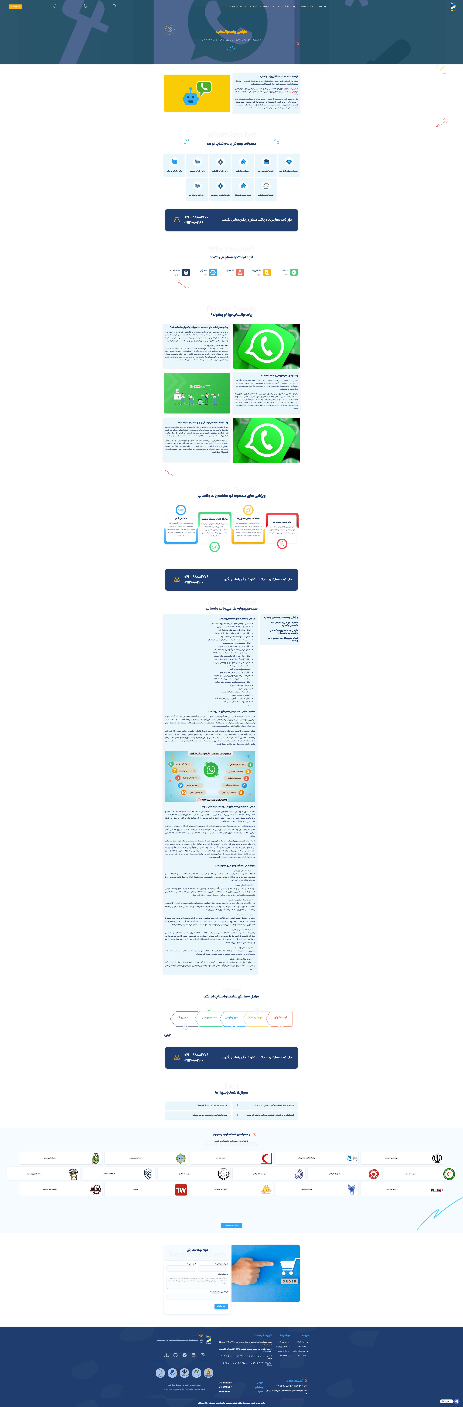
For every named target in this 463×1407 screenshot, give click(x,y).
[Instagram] (203, 1355)
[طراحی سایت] (289, 1343)
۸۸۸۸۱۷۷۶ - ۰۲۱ (196, 217)
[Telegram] (184, 1355)
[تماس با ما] (308, 1347)
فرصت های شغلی (299, 1351)
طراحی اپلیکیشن (307, 6)
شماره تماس (191, 1264)
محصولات (275, 6)
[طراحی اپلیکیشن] (289, 1347)
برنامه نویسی (282, 1351)
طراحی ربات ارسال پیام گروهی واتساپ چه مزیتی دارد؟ (284, 632)
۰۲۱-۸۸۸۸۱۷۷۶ (225, 1387)
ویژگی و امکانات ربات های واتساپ (281, 617)
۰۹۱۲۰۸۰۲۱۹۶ (193, 223)
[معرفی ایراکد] (308, 1343)
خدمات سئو (283, 1355)
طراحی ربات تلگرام (291, 88)
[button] (114, 6)
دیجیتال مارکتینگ (290, 6)
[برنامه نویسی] (289, 1351)
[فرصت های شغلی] (308, 1351)
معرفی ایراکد (301, 1342)
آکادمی (254, 6)
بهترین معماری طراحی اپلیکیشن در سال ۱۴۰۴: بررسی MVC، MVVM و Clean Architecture (245, 1343)
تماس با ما (243, 6)
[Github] (175, 1355)
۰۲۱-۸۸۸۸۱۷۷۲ (225, 1383)
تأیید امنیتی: (219, 1292)
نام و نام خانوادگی (221, 1264)
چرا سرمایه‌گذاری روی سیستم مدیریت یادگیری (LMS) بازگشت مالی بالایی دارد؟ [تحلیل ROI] (245, 1350)
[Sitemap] (166, 1355)
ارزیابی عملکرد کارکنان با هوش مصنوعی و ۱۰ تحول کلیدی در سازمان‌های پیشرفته (247, 1364)
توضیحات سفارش (222, 1274)
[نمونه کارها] (308, 1356)
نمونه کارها (266, 6)
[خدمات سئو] (289, 1356)
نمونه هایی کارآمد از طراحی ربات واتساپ (283, 639)
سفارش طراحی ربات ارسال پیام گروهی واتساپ (284, 624)
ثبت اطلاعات (221, 1306)
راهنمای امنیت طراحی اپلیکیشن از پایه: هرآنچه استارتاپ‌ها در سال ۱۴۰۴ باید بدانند (246, 1357)
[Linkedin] (193, 1355)
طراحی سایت (322, 6)
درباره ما (235, 6)
